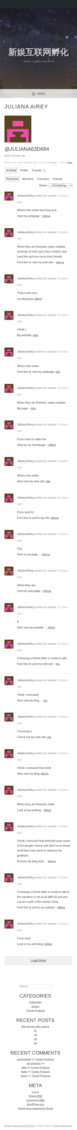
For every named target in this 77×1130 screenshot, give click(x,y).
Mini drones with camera (35, 1026)
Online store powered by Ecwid (35, 1108)
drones (35, 1006)
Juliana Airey (25, 195)
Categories (35, 1002)
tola (58, 371)
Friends (38, 170)
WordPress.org (35, 1104)
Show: (43, 185)
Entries (35, 1096)
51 (35, 1030)
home (24, 1075)
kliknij (38, 298)
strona (46, 216)
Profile (24, 170)
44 (35, 1043)
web (35, 335)
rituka (24, 1071)
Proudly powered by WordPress (19, 1126)
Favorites (43, 178)
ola (58, 663)
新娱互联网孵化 (38, 52)
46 (35, 1039)
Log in (35, 1092)
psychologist (24, 1059)
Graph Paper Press (63, 1126)
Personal (12, 178)
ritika (24, 1067)
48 (35, 1035)
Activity (11, 170)
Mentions (28, 178)
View (69, 162)
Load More (38, 960)
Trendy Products (35, 1010)
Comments (35, 1100)
